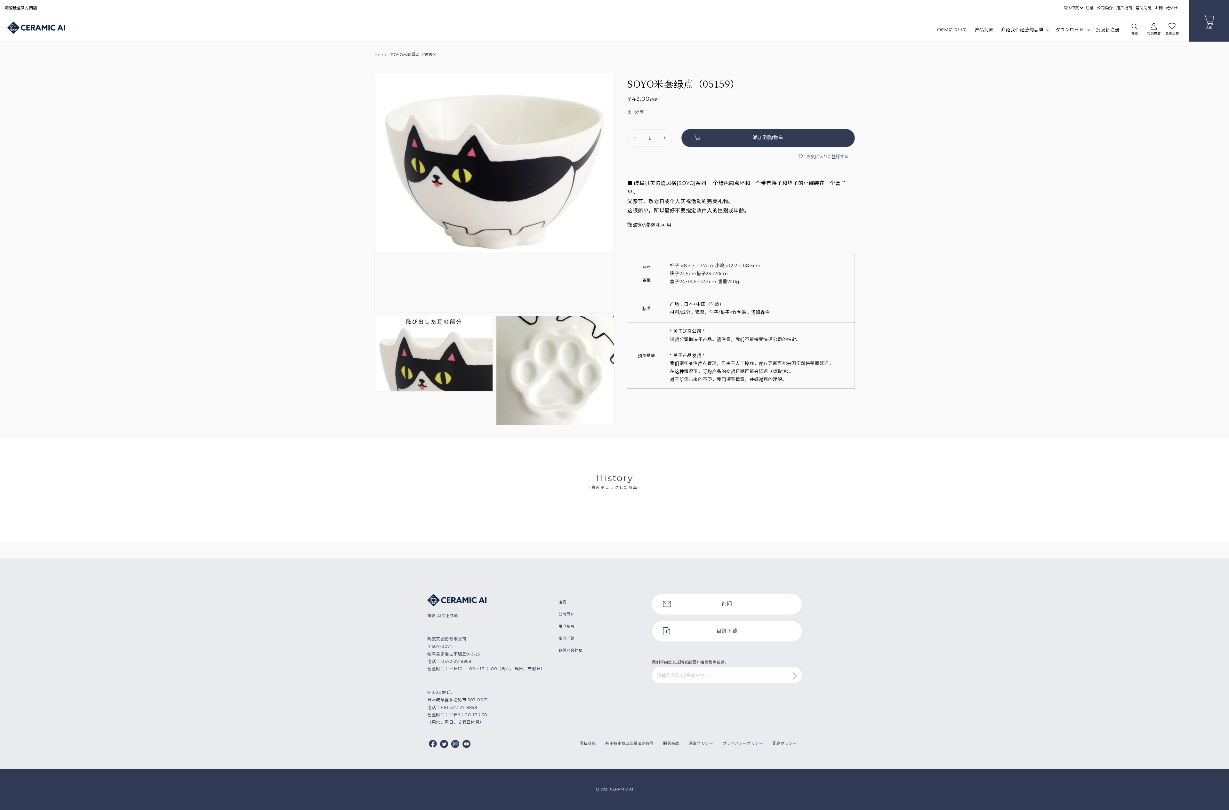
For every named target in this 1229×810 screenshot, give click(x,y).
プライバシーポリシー (743, 743)
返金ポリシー (701, 743)
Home (380, 54)
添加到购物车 (768, 137)
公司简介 (1105, 7)
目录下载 (726, 631)
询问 (726, 604)
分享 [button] (639, 112)
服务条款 (671, 743)
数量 (631, 123)
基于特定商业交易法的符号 (629, 743)
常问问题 (1144, 7)
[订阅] (795, 676)
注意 (1090, 7)
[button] (1134, 30)
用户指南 (1124, 7)
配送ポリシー (785, 743)
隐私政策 (588, 743)
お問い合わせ (1167, 7)
